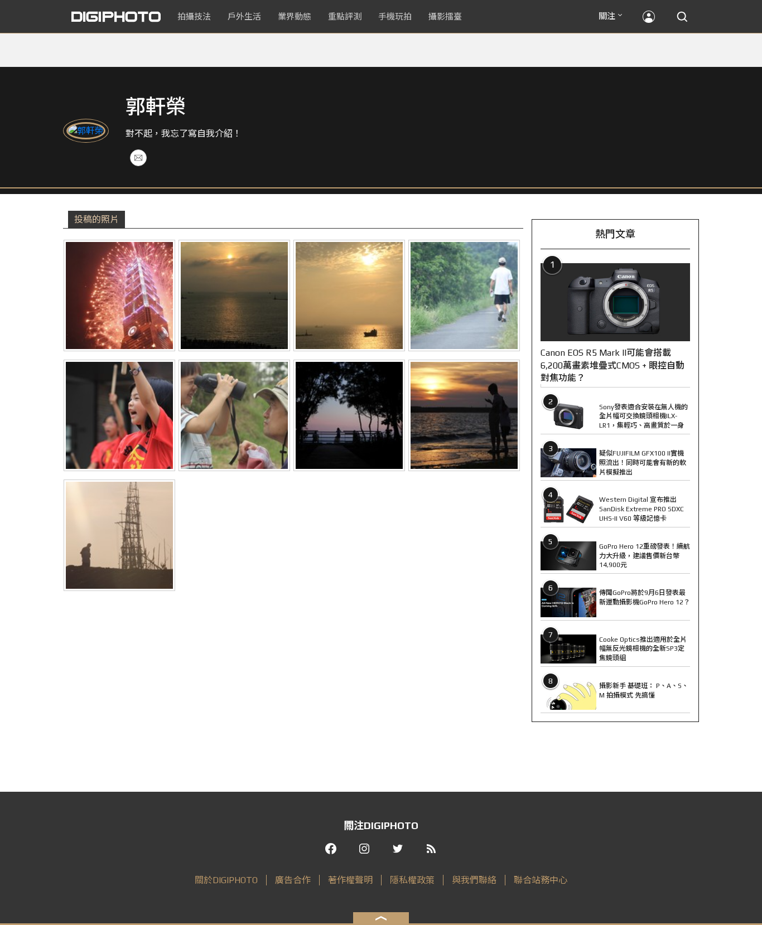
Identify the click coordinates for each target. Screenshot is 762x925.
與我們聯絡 (474, 880)
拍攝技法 (194, 16)
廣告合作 (293, 880)
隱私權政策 (412, 880)
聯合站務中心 (540, 880)
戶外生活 (244, 16)
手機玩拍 (395, 16)
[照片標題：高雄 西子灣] (119, 295)
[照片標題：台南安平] (464, 295)
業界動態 (294, 16)
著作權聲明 (350, 880)
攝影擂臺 (445, 16)
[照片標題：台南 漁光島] (349, 415)
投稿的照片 (96, 219)
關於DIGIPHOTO (226, 880)
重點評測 (344, 16)
